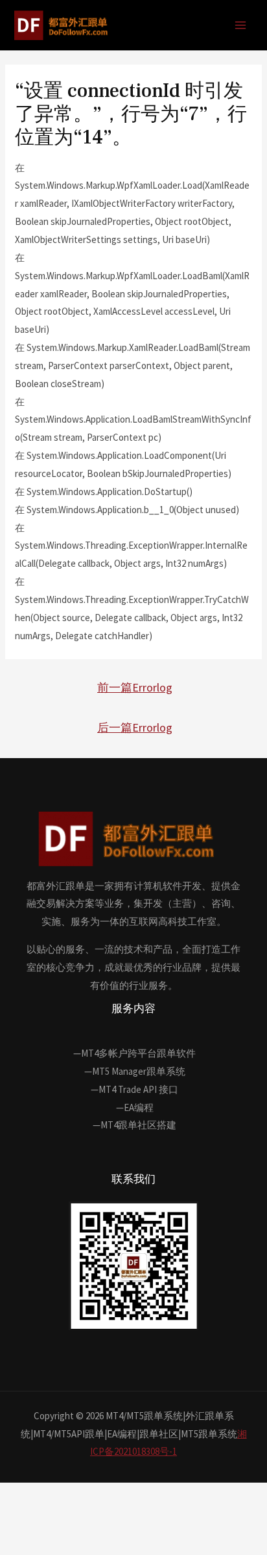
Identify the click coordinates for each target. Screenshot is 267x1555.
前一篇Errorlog (134, 687)
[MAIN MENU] (241, 25)
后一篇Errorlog (134, 727)
